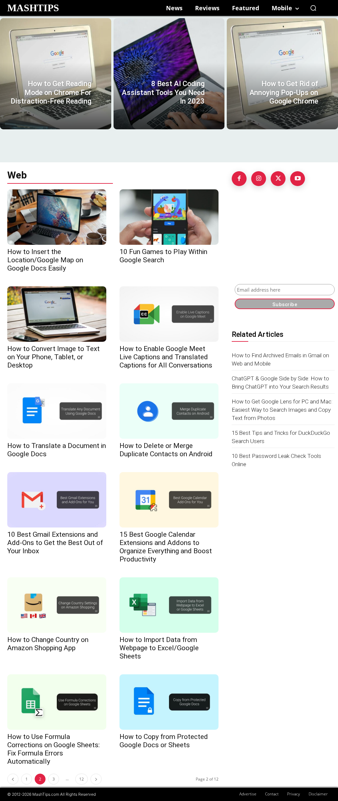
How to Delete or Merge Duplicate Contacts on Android (166, 450)
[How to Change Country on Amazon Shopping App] (56, 605)
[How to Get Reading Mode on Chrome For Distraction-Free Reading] (55, 73)
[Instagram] (258, 178)
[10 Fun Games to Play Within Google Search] (169, 217)
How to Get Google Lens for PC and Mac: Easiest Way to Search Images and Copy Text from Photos (282, 409)
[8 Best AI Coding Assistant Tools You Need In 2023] (169, 73)
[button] (313, 8)
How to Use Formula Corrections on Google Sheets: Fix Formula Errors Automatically (53, 749)
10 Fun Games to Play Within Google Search (163, 256)
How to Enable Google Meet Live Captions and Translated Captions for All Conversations (165, 357)
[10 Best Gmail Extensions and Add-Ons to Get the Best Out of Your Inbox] (56, 500)
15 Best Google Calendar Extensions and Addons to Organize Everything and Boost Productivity (165, 546)
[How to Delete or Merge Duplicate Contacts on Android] (169, 411)
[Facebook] (239, 178)
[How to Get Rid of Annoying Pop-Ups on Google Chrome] (282, 73)
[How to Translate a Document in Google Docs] (56, 411)
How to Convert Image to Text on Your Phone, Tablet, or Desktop (53, 357)
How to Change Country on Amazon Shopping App (47, 644)
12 (81, 779)
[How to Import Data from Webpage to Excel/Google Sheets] (169, 605)
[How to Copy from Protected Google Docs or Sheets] (169, 702)
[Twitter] (278, 178)
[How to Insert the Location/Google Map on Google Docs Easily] (56, 217)
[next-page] (96, 779)
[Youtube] (297, 178)
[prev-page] (12, 779)
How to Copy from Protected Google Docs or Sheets (163, 741)
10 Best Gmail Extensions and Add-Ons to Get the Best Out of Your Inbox (55, 542)
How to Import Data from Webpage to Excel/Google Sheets (159, 648)
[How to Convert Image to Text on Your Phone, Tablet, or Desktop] (56, 314)
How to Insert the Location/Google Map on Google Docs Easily (45, 260)
